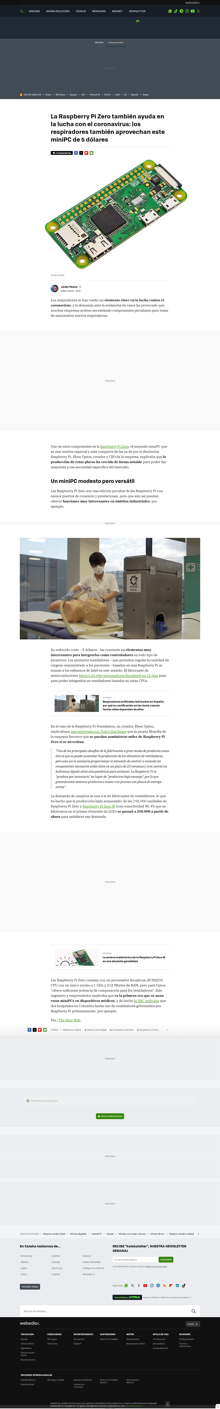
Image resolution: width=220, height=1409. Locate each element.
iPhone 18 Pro (158, 1233)
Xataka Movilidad (92, 1261)
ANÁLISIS (34, 11)
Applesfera (26, 1348)
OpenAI (134, 94)
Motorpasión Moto (135, 1343)
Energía (56, 1261)
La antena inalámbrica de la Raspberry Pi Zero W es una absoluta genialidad (134, 959)
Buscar (193, 1311)
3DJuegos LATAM (55, 1379)
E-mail (91, 153)
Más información (134, 1405)
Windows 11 (89, 1274)
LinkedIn (177, 1285)
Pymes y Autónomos (185, 1345)
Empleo (56, 1274)
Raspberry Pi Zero (114, 446)
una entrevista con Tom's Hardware (98, 731)
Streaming (26, 1255)
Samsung (57, 1268)
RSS (164, 1285)
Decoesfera (159, 1343)
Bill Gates (60, 94)
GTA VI (107, 94)
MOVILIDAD (99, 11)
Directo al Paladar (109, 1339)
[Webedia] (192, 3)
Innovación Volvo (116, 42)
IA (125, 94)
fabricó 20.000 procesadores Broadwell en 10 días (118, 675)
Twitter (198, 11)
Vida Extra (52, 1343)
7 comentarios (63, 152)
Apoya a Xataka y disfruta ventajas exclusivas (166, 1297)
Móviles (25, 1261)
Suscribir (166, 1259)
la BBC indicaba (146, 1000)
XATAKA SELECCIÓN (58, 11)
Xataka (24, 1339)
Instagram (187, 11)
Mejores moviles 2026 (54, 1233)
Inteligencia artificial (93, 1268)
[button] (71, 287)
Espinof (77, 1343)
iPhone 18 (95, 94)
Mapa (146, 94)
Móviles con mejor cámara (132, 1233)
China (48, 94)
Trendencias (159, 1339)
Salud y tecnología (97, 1029)
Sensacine (79, 1339)
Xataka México (28, 1379)
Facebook (76, 153)
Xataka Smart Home (27, 1354)
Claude (110, 1233)
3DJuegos (52, 1339)
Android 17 (97, 1233)
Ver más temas (30, 1286)
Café (117, 94)
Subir (190, 1324)
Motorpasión (132, 1339)
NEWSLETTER (137, 11)
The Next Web (69, 1020)
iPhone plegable (78, 1233)
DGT (83, 94)
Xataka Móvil (27, 1343)
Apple (24, 1268)
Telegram (181, 11)
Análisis (56, 1255)
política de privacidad (156, 1266)
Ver (111, 1116)
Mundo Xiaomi (28, 1359)
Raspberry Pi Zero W (99, 806)
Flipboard (86, 153)
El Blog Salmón (186, 1339)
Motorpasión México (132, 1381)
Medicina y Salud (72, 1029)
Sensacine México (83, 1379)
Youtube (193, 11)
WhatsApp (170, 11)
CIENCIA (81, 11)
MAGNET (117, 11)
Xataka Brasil (27, 1384)
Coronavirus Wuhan (123, 1029)
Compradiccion (160, 1348)
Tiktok (176, 11)
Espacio (87, 1255)
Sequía (73, 94)
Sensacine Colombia (79, 1385)
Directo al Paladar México (109, 1381)
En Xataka (107, 697)
